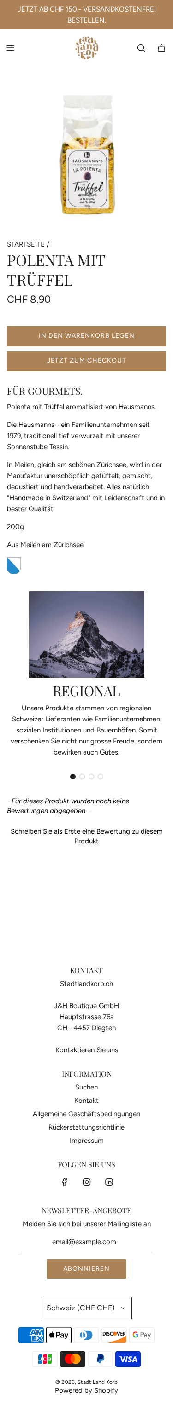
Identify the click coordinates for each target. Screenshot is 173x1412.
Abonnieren (86, 1269)
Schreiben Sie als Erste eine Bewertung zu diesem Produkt (87, 836)
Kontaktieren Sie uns (86, 1050)
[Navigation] (10, 48)
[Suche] (141, 48)
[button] (73, 776)
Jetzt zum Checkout (86, 360)
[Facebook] (64, 1182)
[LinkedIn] (109, 1182)
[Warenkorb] (161, 48)
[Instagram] (87, 1182)
